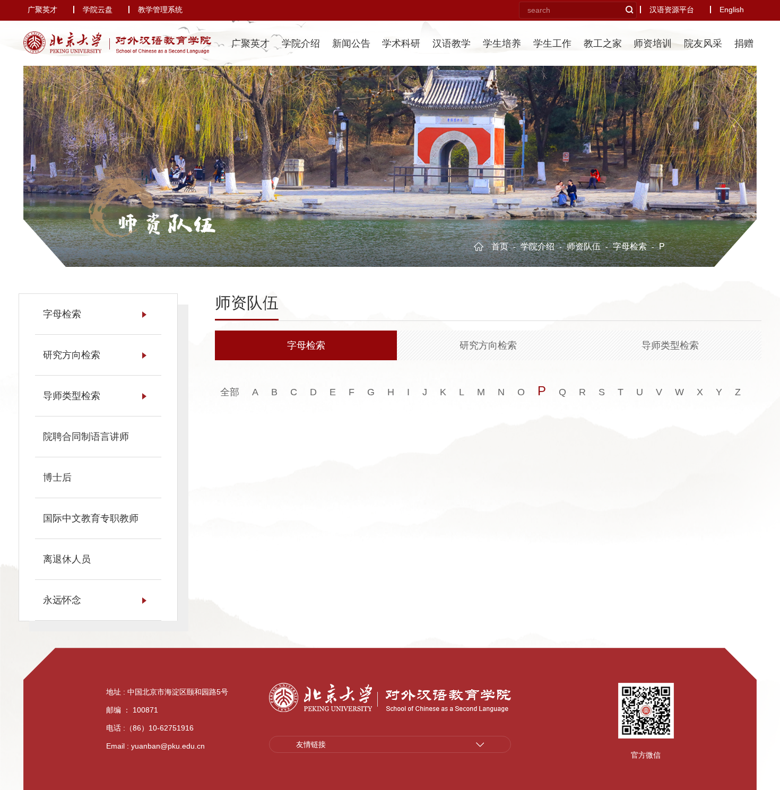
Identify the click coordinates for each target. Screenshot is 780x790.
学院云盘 (97, 9)
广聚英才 (42, 9)
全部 (229, 392)
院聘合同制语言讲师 (86, 436)
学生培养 (502, 43)
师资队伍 (166, 224)
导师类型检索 (71, 395)
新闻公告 (351, 43)
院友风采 (703, 43)
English (732, 9)
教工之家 (603, 43)
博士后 (57, 477)
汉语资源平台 (671, 9)
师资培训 (653, 43)
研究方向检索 (71, 355)
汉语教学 (451, 43)
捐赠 (743, 43)
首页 (500, 246)
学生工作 (552, 43)
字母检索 (631, 246)
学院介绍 (301, 43)
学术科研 (401, 43)
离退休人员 (67, 559)
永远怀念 (62, 600)
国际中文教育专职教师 (90, 518)
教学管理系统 (160, 9)
